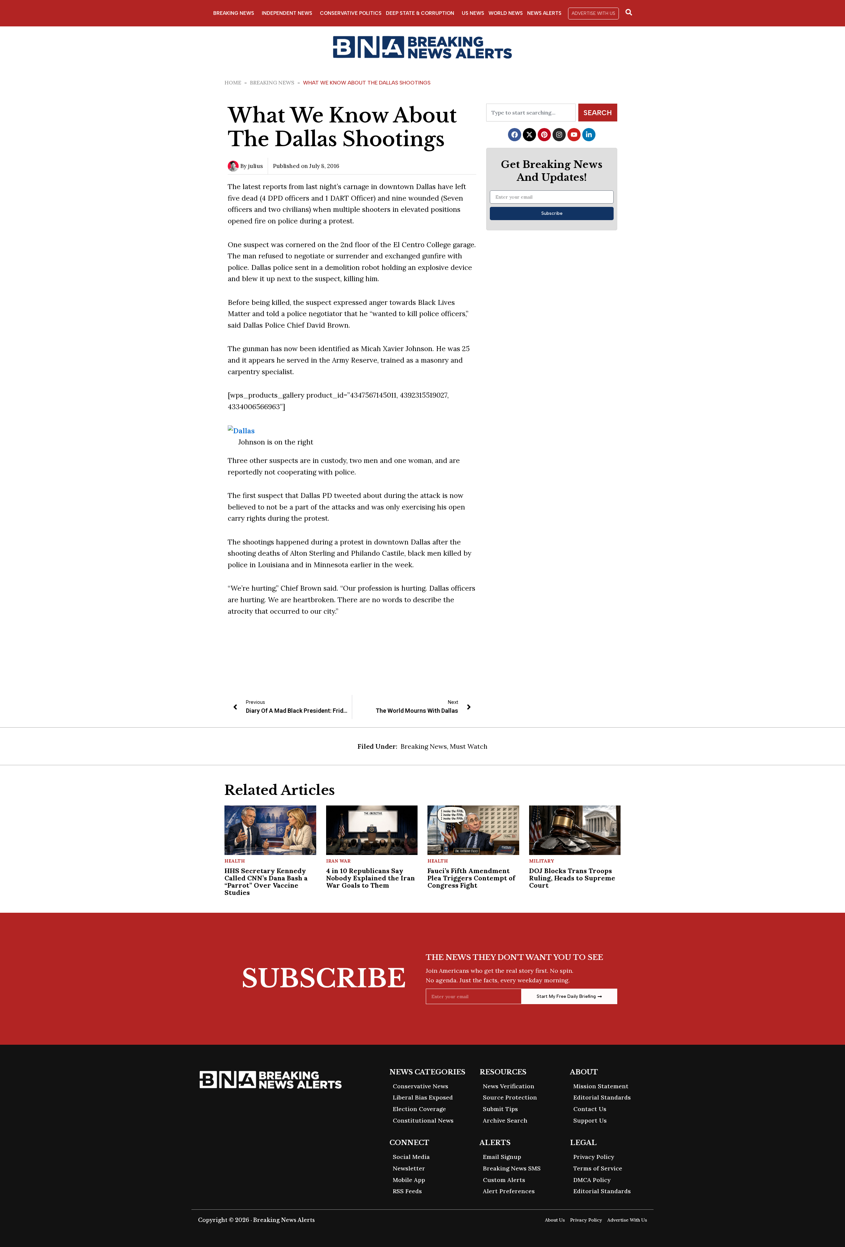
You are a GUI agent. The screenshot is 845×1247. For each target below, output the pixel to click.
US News (473, 13)
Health (234, 861)
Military (541, 861)
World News (506, 13)
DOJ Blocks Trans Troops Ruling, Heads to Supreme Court (572, 878)
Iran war (338, 861)
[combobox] (531, 112)
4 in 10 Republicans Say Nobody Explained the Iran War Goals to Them (370, 878)
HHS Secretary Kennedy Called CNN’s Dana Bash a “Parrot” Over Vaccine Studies (266, 882)
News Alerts (544, 13)
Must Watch (469, 746)
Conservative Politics (351, 13)
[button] (593, 13)
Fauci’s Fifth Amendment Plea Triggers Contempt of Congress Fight (471, 878)
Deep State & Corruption (420, 13)
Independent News (287, 13)
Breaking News (233, 13)
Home (232, 82)
